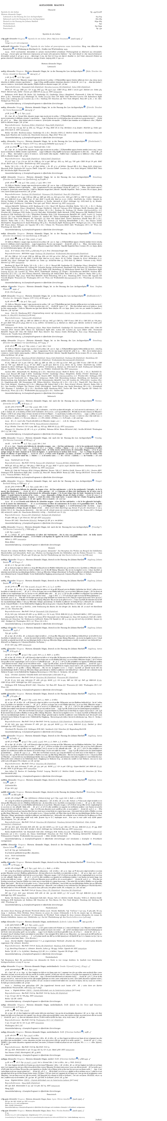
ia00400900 (38, 996)
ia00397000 (70, 203)
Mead (71, 323)
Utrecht (90, 107)
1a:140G (32, 587)
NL (100, 374)
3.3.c (61, 724)
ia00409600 (46, 518)
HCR (7, 90)
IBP (52, 161)
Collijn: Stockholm (25, 163)
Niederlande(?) (95, 141)
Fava (25, 518)
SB (35, 94)
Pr (45, 128)
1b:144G (39, 587)
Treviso (98, 401)
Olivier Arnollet (63, 1099)
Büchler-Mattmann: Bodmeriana (82, 465)
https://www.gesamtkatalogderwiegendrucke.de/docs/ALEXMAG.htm (46, 1117)
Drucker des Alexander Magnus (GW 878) (20, 298)
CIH (27, 197)
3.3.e (53, 827)
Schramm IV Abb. (32, 680)
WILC (30, 988)
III (80, 1062)
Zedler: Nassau (23, 92)
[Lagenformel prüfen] (15, 77)
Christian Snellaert (73, 1032)
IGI (55, 197)
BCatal (58, 372)
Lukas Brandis (73, 922)
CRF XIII (95, 197)
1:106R (36, 487)
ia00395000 (57, 92)
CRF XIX (87, 321)
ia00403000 (96, 614)
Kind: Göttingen (70, 201)
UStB (8, 99)
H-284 (99, 680)
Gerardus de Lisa (11, 403)
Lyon (54, 1099)
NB (17, 101)
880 (27, 460)
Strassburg (97, 177)
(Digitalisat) (33, 87)
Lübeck (63, 922)
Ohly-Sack (9, 130)
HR (12, 518)
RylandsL (44, 135)
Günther (20, 201)
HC (6, 128)
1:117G (30, 147)
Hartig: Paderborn (36, 201)
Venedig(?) (97, 527)
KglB (8, 135)
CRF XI (77, 321)
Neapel (99, 481)
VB (46, 90)
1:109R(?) (16, 532)
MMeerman (97, 166)
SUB (25, 729)
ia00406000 (32, 768)
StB (19, 135)
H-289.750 (44, 92)
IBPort (36, 321)
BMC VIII (11, 323)
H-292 (26, 365)
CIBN (59, 90)
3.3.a (44, 614)
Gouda (62, 966)
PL (28, 898)
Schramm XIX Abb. (27, 827)
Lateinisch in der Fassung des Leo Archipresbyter (22, 17)
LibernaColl (97, 832)
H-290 (19, 199)
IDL (30, 128)
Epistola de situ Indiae (10, 12)
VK (14, 90)
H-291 (7, 258)
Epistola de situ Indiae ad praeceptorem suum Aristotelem (56, 46)
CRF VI (84, 197)
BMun (29, 133)
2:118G (34, 655)
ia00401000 (39, 1023)
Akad (22, 276)
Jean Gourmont (62, 39)
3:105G (35, 407)
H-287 (88, 827)
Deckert (91, 724)
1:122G (28, 113)
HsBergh (73, 378)
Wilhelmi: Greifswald (52, 369)
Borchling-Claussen (17, 948)
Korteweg (30, 367)
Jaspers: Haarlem (83, 128)
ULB (23, 96)
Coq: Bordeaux (66, 128)
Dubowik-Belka (80, 614)
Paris (49, 39)
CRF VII (90, 363)
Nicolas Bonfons (63, 1111)
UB (21, 210)
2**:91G (39, 183)
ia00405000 (21, 726)
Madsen (87, 90)
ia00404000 (36, 682)
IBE (34, 197)
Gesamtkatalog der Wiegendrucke (15, 1117)
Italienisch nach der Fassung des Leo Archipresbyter (24, 19)
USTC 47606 (42, 1115)
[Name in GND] (26, 39)
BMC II (10, 768)
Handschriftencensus (74, 555)
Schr (12, 614)
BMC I (70, 90)
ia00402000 (70, 1050)
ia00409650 (21, 539)
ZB (26, 388)
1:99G (27, 77)
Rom (92, 286)
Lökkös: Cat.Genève (46, 323)
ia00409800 (31, 1101)
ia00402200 (55, 1086)
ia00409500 (49, 468)
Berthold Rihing (9, 483)
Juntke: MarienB (53, 201)
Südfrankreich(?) (95, 296)
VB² (74, 161)
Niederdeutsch (9, 24)
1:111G (35, 970)
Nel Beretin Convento (13, 440)
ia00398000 (20, 262)
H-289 (57, 426)
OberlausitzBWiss (91, 210)
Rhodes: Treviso (16, 426)
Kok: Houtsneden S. (19, 1050)
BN (45, 221)
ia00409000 (69, 426)
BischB (20, 99)
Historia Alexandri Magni (11, 14)
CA (18, 128)
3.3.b (54, 680)
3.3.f (64, 893)
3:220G (34, 1062)
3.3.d (54, 766)
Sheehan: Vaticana (83, 260)
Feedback (99, 1120)
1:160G (32, 183)
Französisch (8, 28)
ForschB (47, 96)
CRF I (75, 197)
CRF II (59, 321)
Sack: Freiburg (15, 203)
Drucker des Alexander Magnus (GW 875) (20, 143)
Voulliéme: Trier (31, 203)
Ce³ (29, 90)
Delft (66, 1005)
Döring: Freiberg (7, 201)
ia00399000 (9, 325)
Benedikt (28, 269)
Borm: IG (59, 258)
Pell (38, 90)
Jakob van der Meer (79, 1005)
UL (94, 214)
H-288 (94, 893)
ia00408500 (82, 948)
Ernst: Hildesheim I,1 (91, 258)
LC (7, 431)
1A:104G (27, 1062)
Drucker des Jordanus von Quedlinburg (20, 179)
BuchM (4, 216)
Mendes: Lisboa (84, 323)
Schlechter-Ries (55, 260)
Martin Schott (9, 847)
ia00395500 (24, 130)
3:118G (35, 925)
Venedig (98, 438)
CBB (21, 90)
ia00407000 (77, 829)
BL (33, 99)
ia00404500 (27, 645)
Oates (96, 90)
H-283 (70, 614)
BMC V (55, 465)
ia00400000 (73, 369)
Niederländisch (9, 26)
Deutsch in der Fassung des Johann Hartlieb (20, 21)
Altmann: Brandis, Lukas (38, 948)
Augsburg (91, 559)
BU (10, 334)
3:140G (40, 742)
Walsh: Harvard (7, 92)
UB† (26, 378)
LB (9, 101)
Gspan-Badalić (79, 766)
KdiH (40, 614)
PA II (12, 292)
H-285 (84, 724)
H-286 (99, 766)
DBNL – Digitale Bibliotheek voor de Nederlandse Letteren (48, 990)
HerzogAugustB (71, 278)
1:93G (34, 301)
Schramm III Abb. (25, 614)
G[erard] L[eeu (72, 966)
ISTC (51, 92)
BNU (100, 332)
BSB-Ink (36, 92)
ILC (24, 128)
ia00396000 (45, 163)
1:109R (34, 443)
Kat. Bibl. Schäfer (27, 829)
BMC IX (54, 128)
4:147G (41, 925)
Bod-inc (10, 163)
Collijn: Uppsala (92, 199)
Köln (89, 71)
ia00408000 (21, 895)
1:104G (26, 1010)
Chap (85, 332)
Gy (60, 619)
